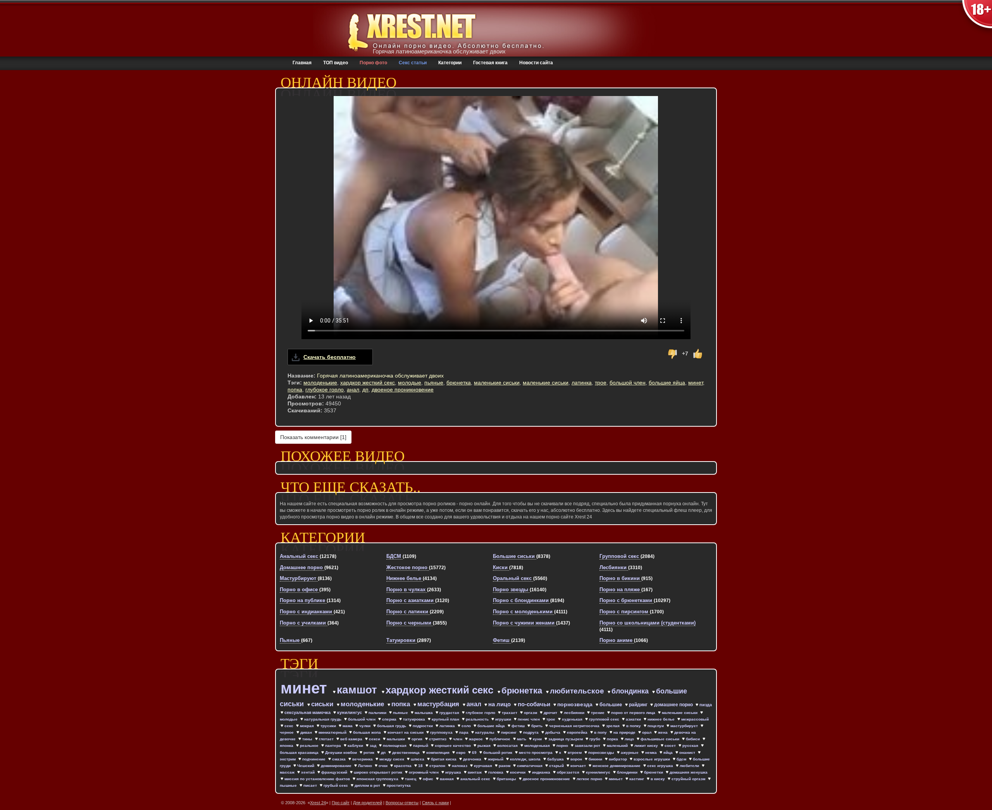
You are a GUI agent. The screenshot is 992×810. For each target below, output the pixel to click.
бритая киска (444, 759)
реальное (310, 745)
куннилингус (598, 772)
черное (287, 732)
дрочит (551, 712)
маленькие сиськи (497, 382)
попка (295, 389)
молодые (409, 382)
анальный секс (475, 779)
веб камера (351, 739)
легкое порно (590, 779)
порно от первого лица (633, 712)
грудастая (449, 712)
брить (537, 726)
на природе (625, 732)
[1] (313, 437)
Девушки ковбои (341, 752)
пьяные (433, 382)
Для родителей (367, 802)
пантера (333, 745)
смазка (339, 759)
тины (307, 739)
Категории (450, 62)
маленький (618, 745)
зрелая (613, 726)
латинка (582, 382)
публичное (500, 739)
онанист (687, 752)
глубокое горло (324, 389)
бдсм (682, 759)
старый (557, 766)
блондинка (631, 691)
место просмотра (536, 752)
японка (287, 745)
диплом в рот (368, 785)
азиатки (634, 719)
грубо (595, 739)
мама (348, 726)
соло (467, 726)
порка (613, 739)
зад (373, 745)
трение (598, 712)
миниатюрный (333, 732)
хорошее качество (453, 745)
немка (651, 752)
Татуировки (401, 640)
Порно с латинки (408, 611)
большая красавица (300, 752)
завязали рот (588, 745)
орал (647, 732)
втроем (575, 752)
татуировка (414, 719)
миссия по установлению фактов (317, 779)
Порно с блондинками (521, 600)
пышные (289, 785)
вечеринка (363, 759)
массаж (288, 772)
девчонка (472, 759)
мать (522, 739)
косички (518, 772)
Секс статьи (413, 62)
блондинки (628, 772)
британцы (507, 779)
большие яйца (667, 382)
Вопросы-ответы (402, 802)
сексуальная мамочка (308, 712)
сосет (671, 745)
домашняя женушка (689, 772)
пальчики (378, 712)
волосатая (508, 745)
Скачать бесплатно (329, 357)
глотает (327, 739)
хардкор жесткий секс (367, 382)
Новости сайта (536, 62)
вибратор (618, 759)
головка (496, 772)
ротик (369, 752)
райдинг (639, 704)
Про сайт (341, 802)
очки (384, 766)
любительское (578, 691)
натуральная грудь (323, 719)
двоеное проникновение (403, 389)
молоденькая (537, 745)
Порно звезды (511, 589)
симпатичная (530, 766)
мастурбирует (684, 726)
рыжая (484, 745)
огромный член (424, 772)
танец (411, 779)
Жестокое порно (407, 567)
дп (365, 389)
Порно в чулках (406, 589)
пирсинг (509, 732)
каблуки (356, 745)
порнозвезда (575, 704)
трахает (510, 712)
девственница (406, 752)
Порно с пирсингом (624, 611)
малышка (424, 712)
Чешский (306, 766)
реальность (478, 719)
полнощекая (395, 745)
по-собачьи (535, 704)
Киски (501, 567)
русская (690, 745)
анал (353, 389)
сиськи (323, 704)
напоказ (460, 766)
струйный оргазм (689, 779)
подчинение (314, 759)
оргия (418, 739)
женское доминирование (617, 766)
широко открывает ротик (378, 772)
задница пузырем (566, 739)
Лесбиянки (613, 567)
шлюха (418, 759)
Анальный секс (300, 556)
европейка (578, 732)
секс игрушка (660, 766)
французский (334, 772)
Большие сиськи (514, 556)
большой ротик (498, 752)
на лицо (500, 704)
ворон (576, 759)
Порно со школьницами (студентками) (647, 623)
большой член (628, 382)
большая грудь (392, 726)
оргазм (531, 712)
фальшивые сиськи (660, 739)
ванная (447, 779)
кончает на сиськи (406, 732)
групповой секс (604, 719)
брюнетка (458, 382)
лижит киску (646, 745)
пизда (705, 704)
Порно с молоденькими (523, 611)
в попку (634, 726)
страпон (437, 766)
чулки (365, 726)
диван (306, 732)
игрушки (503, 719)
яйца (668, 752)
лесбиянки (575, 712)
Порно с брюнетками (626, 600)
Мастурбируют (299, 578)
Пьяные (290, 640)
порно (562, 745)
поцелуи (656, 726)
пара (464, 732)
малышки (396, 739)
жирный (496, 759)
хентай (308, 772)
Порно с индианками (307, 611)
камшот (358, 690)
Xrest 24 (318, 802)
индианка (541, 772)
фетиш (519, 726)
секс (289, 726)
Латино (365, 766)
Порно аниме (616, 640)
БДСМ (394, 556)
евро (461, 752)
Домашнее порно (302, 567)
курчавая (483, 766)
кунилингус (350, 712)
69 (475, 752)
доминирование (337, 766)
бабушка (556, 759)
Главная (302, 62)
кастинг (637, 779)
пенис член (529, 719)
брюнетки (654, 772)
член (458, 739)
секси (375, 739)
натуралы (485, 732)
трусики (328, 726)
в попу (601, 732)
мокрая (307, 726)
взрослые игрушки (652, 759)
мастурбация (439, 704)
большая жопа (367, 732)
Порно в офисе (299, 589)
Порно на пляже (620, 589)
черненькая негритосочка (575, 726)
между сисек (392, 759)
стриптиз (438, 739)
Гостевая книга (490, 62)
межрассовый (695, 719)
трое (600, 382)
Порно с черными (409, 623)
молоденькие (320, 382)
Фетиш (502, 640)
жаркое (476, 739)
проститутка (399, 785)
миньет (616, 779)
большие (611, 704)
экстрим (288, 759)
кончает (578, 766)
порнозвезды (601, 752)
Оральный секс (513, 578)
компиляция (438, 752)
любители (690, 766)
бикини (596, 759)
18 (421, 766)
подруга (531, 732)
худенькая (573, 719)
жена (663, 732)
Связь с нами (435, 802)
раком (505, 766)
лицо (630, 739)
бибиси (693, 739)
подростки (423, 726)
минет (695, 382)
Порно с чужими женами (524, 623)
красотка (403, 766)
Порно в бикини (620, 578)
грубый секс (336, 785)
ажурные (630, 752)
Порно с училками (303, 623)
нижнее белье (662, 719)
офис (428, 779)
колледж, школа (526, 759)
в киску (658, 779)
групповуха (442, 732)
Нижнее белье (404, 578)
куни (538, 739)
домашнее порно (674, 704)
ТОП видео (335, 62)
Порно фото (373, 62)
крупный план (446, 719)
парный (421, 745)
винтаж (475, 772)
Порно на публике (303, 600)
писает (310, 785)
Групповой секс (620, 556)
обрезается (568, 772)
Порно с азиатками (410, 600)
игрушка (453, 772)
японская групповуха (378, 779)
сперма (390, 719)
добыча (553, 732)
